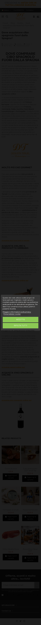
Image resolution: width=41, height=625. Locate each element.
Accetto (20, 319)
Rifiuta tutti (20, 326)
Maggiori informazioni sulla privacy (17, 312)
